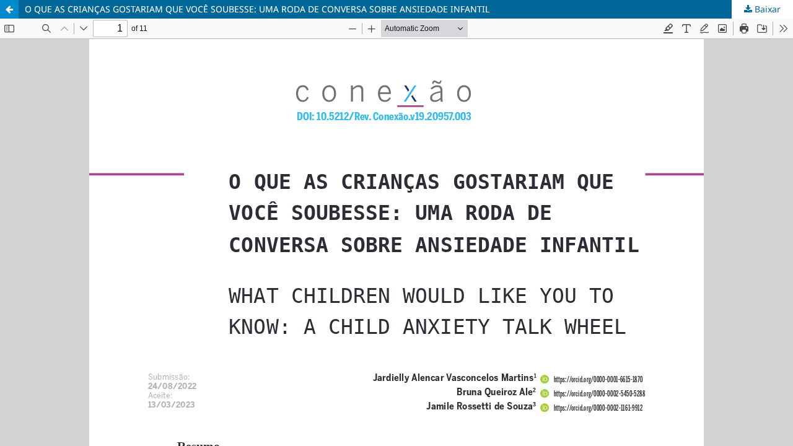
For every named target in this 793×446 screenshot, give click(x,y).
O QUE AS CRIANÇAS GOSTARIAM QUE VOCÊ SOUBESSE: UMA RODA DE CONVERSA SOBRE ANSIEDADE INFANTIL (257, 9)
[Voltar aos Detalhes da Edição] (9, 9)
